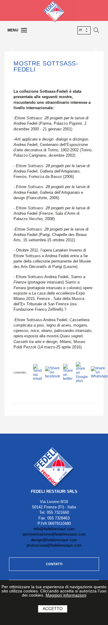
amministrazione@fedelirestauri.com (54, 534)
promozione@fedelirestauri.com (54, 545)
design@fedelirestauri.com (54, 540)
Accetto (53, 608)
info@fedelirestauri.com (54, 529)
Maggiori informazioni (66, 595)
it (80, 30)
